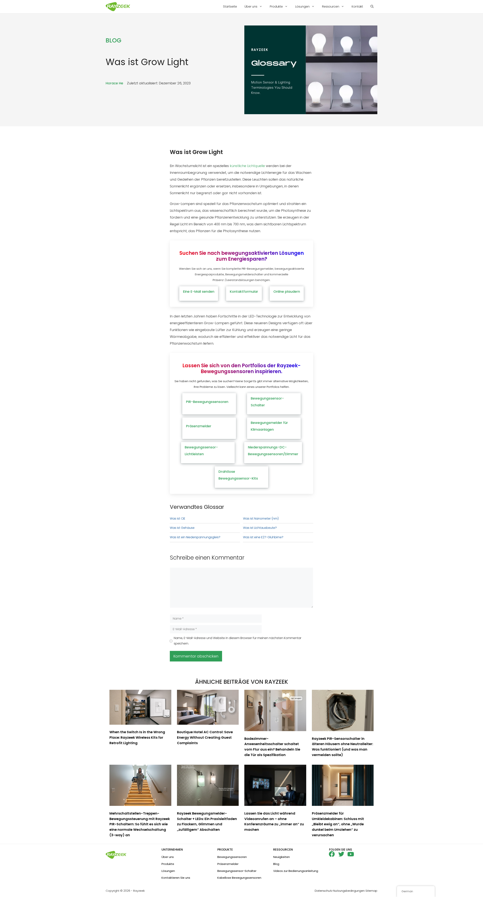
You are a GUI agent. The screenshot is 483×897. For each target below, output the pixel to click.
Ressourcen (330, 6)
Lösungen (302, 6)
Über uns (251, 6)
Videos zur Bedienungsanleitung (295, 871)
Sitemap (371, 891)
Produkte (276, 6)
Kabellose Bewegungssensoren (239, 878)
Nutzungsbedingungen (349, 891)
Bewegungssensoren (232, 857)
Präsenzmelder (227, 864)
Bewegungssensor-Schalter (236, 871)
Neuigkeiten (281, 857)
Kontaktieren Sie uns (176, 878)
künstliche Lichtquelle (247, 165)
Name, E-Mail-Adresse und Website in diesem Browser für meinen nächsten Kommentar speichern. (237, 641)
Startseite (230, 6)
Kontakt (357, 6)
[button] (372, 6)
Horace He (114, 83)
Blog (276, 864)
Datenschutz (323, 891)
